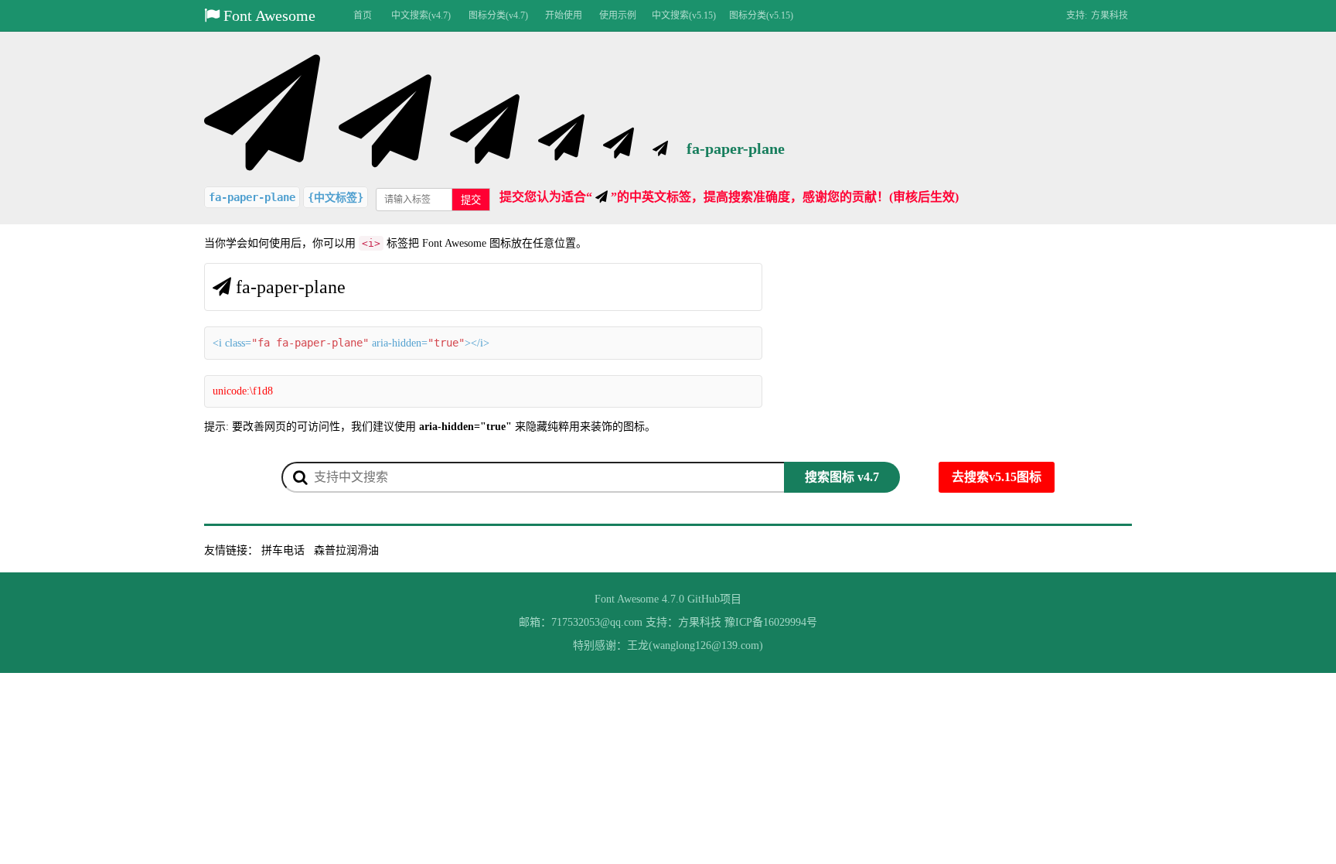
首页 (362, 15)
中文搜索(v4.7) (421, 15)
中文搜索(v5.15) (684, 15)
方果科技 (1109, 15)
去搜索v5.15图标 (996, 476)
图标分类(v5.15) (761, 15)
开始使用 (563, 15)
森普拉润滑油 (346, 550)
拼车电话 (283, 550)
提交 (471, 200)
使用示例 (617, 15)
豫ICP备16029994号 (770, 622)
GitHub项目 (714, 599)
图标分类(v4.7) (498, 15)
